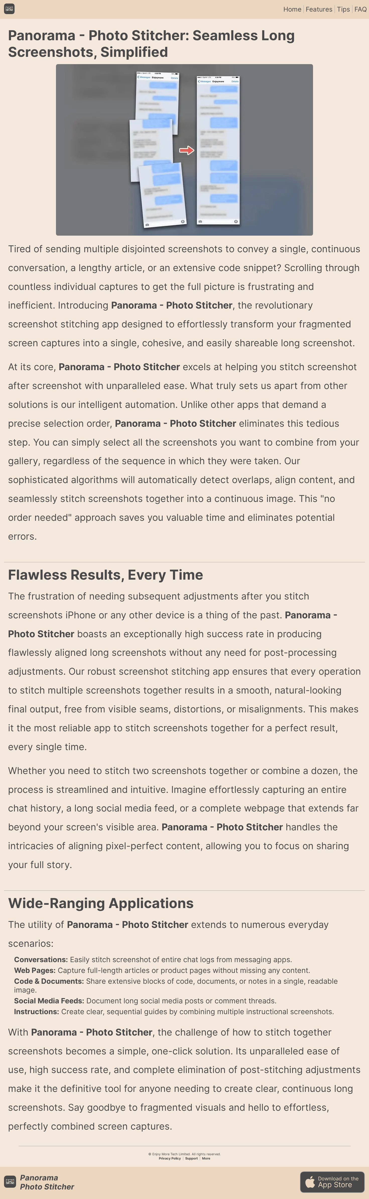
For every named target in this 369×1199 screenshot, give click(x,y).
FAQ (360, 9)
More (206, 1158)
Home (292, 9)
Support (191, 1158)
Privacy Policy (170, 1158)
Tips (343, 9)
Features (319, 9)
